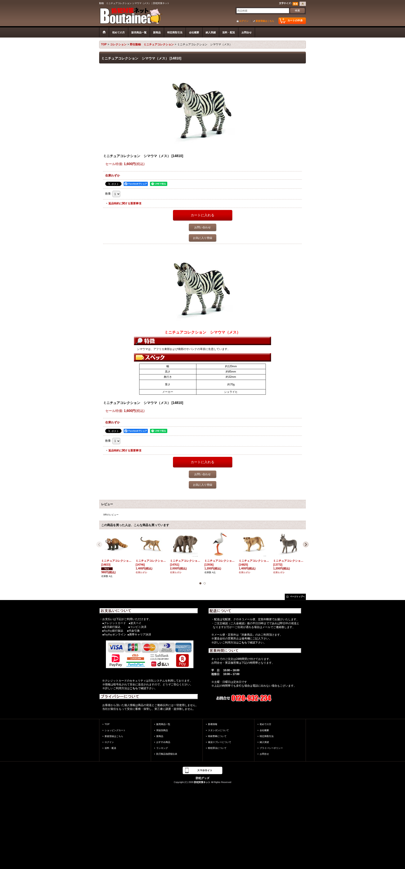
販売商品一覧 (163, 724)
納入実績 (264, 742)
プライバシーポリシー (271, 748)
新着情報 (212, 724)
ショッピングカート (115, 730)
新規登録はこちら (265, 21)
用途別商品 (162, 730)
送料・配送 (110, 748)
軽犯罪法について (217, 748)
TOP (107, 724)
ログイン (243, 21)
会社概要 (264, 730)
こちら (134, 688)
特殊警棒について (217, 736)
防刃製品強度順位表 (166, 754)
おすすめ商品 (163, 742)
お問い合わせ (202, 227)
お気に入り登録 (202, 237)
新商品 (159, 736)
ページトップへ (297, 596)
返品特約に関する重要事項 (124, 203)
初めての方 (265, 724)
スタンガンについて (218, 730)
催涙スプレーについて (219, 742)
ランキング (162, 748)
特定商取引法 (267, 736)
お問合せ (264, 754)
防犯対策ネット (202, 782)
